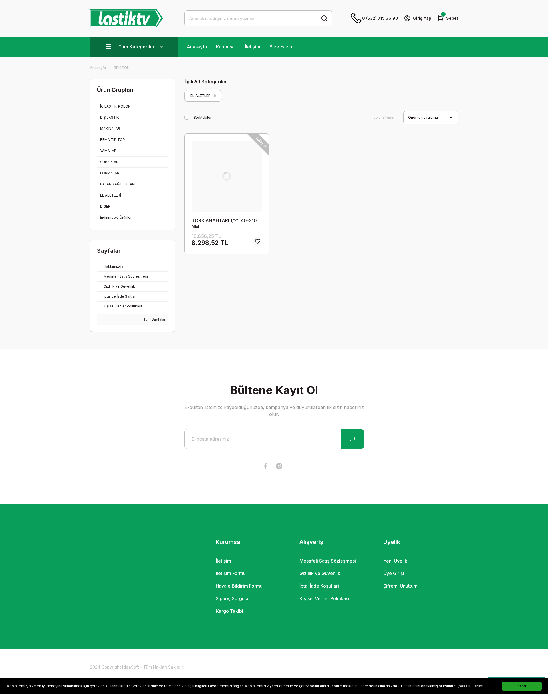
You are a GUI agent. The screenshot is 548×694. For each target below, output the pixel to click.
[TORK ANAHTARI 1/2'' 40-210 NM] (227, 176)
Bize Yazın (280, 47)
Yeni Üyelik (395, 561)
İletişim (252, 47)
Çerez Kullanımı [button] (470, 686)
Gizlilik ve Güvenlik (319, 573)
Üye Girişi (393, 573)
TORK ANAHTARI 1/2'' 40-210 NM (224, 224)
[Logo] (126, 18)
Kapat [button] (521, 686)
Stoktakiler (203, 117)
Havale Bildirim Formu (239, 586)
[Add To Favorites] (257, 241)
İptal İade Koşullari (319, 586)
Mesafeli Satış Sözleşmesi (327, 561)
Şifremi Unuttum (400, 586)
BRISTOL (121, 68)
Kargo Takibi (229, 611)
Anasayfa (197, 47)
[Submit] (352, 439)
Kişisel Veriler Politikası (324, 598)
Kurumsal (226, 47)
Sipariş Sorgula (232, 598)
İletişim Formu (231, 573)
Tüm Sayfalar (153, 319)
